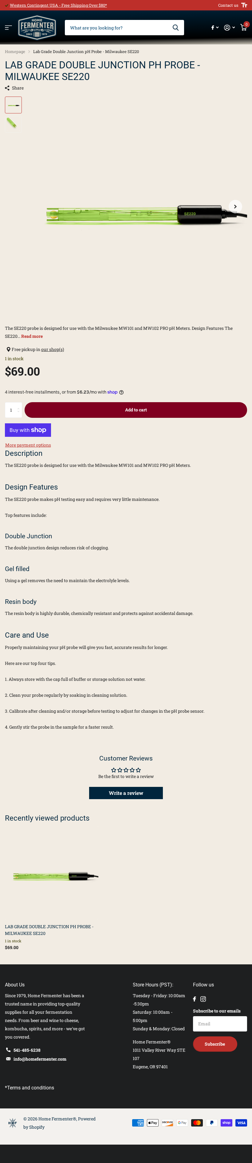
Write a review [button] (126, 793)
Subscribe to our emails (217, 1011)
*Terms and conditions (29, 1088)
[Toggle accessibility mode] (244, 5)
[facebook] (194, 999)
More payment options (28, 445)
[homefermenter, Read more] (215, 28)
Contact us (228, 5)
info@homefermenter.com (40, 1059)
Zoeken (175, 27)
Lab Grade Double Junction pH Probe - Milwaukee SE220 (49, 930)
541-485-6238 (27, 1050)
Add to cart (136, 410)
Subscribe (215, 1044)
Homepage (15, 51)
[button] (235, 206)
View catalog (8, 27)
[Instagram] (203, 999)
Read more (32, 336)
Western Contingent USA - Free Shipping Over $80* (58, 5)
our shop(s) (52, 349)
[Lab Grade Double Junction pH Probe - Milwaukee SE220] (51, 872)
